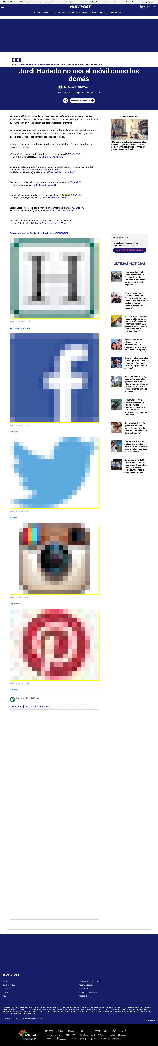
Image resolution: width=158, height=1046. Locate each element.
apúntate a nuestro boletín (129, 250)
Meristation (117, 1038)
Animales (21, 65)
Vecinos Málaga (131, 2)
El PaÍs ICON (84, 1038)
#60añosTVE (23, 169)
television (31, 707)
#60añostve (76, 195)
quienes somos (9, 985)
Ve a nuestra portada (20, 328)
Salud (14, 65)
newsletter (7, 992)
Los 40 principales (62, 1031)
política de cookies (86, 985)
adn (114, 1031)
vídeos (71, 13)
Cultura (81, 65)
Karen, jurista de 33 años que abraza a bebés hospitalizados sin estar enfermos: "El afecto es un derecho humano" (136, 428)
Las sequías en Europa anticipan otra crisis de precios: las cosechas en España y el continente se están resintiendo (135, 447)
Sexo (100, 65)
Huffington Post (54, 1034)
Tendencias (16, 707)
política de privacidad (88, 992)
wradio (75, 1034)
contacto (7, 989)
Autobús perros (117, 2)
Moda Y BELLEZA (91, 65)
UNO (68, 1034)
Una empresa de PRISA (29, 1033)
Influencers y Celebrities (49, 65)
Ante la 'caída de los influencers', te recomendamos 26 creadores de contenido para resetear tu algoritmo (135, 345)
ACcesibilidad (84, 996)
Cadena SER (98, 1031)
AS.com (105, 1031)
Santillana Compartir (87, 1031)
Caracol (123, 1031)
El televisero (82, 13)
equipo (5, 981)
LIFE (64, 13)
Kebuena (121, 1034)
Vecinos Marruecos (21, 2)
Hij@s (74, 65)
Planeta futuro (112, 1034)
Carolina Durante (71, 2)
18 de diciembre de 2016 (51, 156)
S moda (94, 1038)
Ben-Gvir (60, 2)
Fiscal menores (35, 2)
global (47, 13)
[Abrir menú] (2, 6)
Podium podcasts (74, 1038)
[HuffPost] (11, 974)
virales (56, 13)
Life (16, 60)
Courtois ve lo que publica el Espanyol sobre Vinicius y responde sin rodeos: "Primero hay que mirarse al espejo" (136, 363)
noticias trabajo (99, 13)
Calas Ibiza (95, 2)
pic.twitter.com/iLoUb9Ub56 (44, 169)
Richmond (49, 1038)
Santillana (74, 1031)
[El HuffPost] (80, 7)
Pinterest (14, 689)
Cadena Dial (94, 1034)
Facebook (15, 431)
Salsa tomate (84, 2)
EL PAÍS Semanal (103, 1034)
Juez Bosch (106, 2)
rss (4, 996)
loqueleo (105, 1038)
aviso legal (83, 989)
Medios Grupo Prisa (29, 1039)
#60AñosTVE (73, 154)
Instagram (15, 603)
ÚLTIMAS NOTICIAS (116, 13)
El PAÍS (50, 1031)
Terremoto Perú (48, 2)
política (37, 13)
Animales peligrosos (146, 2)
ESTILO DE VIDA (66, 65)
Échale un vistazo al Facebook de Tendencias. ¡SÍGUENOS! (39, 233)
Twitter (13, 517)
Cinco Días (84, 1034)
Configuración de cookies (89, 981)
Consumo (29, 65)
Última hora (142, 7)
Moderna (61, 1038)
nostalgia (44, 707)
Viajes (36, 65)
